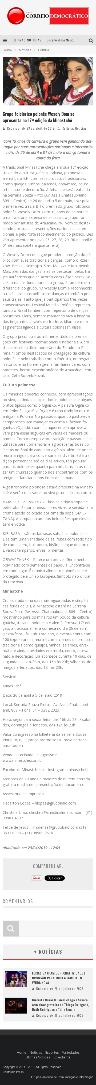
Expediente (62, 1057)
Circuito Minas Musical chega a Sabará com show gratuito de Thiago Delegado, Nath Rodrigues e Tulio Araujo (60, 1005)
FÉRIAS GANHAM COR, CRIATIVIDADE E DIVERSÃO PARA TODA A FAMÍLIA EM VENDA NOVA (58, 978)
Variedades (70, 1052)
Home (7, 50)
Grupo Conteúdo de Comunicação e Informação (62, 1077)
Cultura (67, 128)
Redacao (13, 128)
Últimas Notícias (38, 1057)
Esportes (52, 1052)
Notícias (81, 128)
